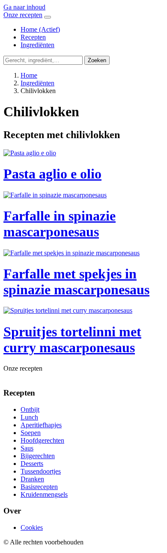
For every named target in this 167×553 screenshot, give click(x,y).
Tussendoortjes (41, 471)
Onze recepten (22, 14)
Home (40, 29)
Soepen (31, 432)
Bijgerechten (38, 455)
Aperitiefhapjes (41, 425)
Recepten (33, 37)
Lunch (29, 417)
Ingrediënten (37, 44)
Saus (27, 448)
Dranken (32, 479)
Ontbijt (30, 409)
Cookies (32, 527)
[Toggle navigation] (47, 17)
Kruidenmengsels (44, 494)
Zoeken (97, 60)
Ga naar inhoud (24, 7)
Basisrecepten (39, 486)
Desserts (32, 463)
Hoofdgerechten (42, 440)
